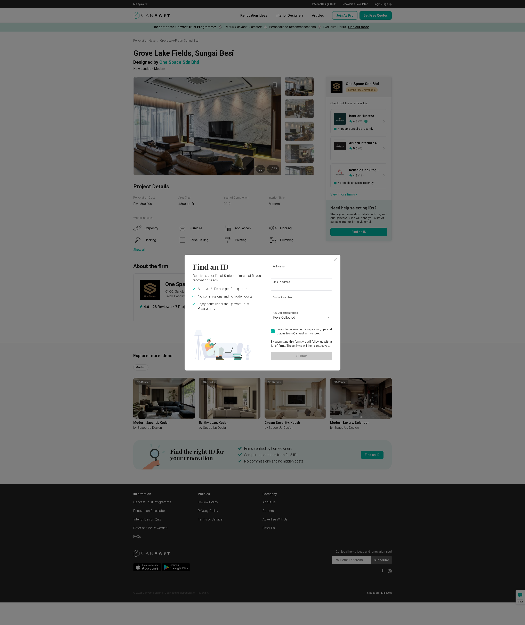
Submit (301, 356)
